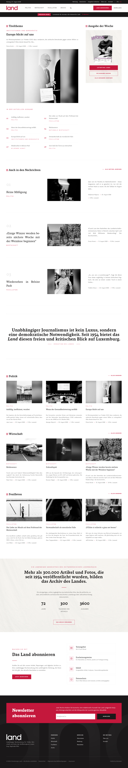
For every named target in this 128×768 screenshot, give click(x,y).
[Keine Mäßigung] (64, 190)
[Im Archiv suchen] (71, 8)
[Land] (13, 737)
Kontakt (110, 1)
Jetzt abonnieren (21, 676)
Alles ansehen (116, 375)
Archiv (63, 8)
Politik (28, 8)
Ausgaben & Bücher (93, 1)
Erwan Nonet (92, 241)
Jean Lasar (9, 422)
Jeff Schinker (89, 540)
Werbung (75, 1)
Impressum (72, 761)
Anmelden (118, 8)
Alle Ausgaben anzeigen (104, 78)
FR (117, 2)
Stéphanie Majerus (93, 194)
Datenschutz (42, 761)
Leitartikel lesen (103, 67)
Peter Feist (9, 480)
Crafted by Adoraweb (116, 761)
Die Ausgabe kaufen (104, 73)
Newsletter (83, 1)
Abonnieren (80, 738)
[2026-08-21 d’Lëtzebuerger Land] (103, 49)
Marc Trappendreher (52, 540)
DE (121, 2)
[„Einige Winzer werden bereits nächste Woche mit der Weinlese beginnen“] (64, 235)
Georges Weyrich (51, 422)
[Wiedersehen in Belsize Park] (64, 281)
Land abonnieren (102, 8)
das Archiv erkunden (64, 622)
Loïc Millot (9, 543)
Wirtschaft (39, 8)
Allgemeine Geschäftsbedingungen (57, 761)
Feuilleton (52, 8)
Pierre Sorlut (10, 46)
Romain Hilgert (50, 480)
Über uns (103, 1)
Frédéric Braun (92, 288)
